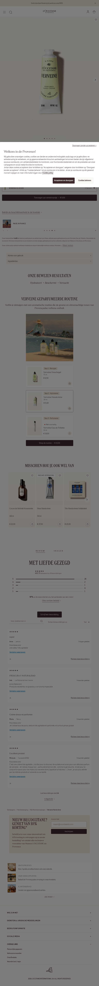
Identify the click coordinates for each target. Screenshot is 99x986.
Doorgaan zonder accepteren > (84, 146)
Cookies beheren (84, 180)
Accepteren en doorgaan (63, 180)
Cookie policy (48, 173)
